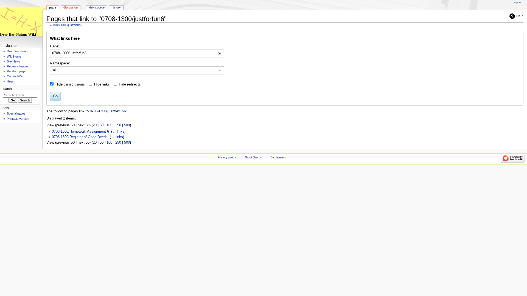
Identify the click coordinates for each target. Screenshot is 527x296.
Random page (16, 71)
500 (127, 125)
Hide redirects (130, 84)
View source (96, 7)
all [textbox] (55, 70)
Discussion (70, 7)
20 (95, 125)
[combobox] (137, 53)
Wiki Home (14, 56)
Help (519, 16)
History (116, 7)
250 (118, 125)
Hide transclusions (70, 84)
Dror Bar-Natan (17, 51)
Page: (54, 46)
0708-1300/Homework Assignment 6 (80, 131)
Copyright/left (15, 76)
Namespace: (60, 63)
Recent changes (18, 66)
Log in (517, 2)
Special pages (16, 113)
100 (109, 125)
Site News (13, 61)
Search (7, 88)
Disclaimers (278, 157)
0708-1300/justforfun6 (67, 25)
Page (52, 7)
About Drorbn (253, 157)
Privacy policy (226, 157)
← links (118, 131)
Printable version (18, 118)
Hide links (102, 84)
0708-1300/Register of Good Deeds (80, 137)
